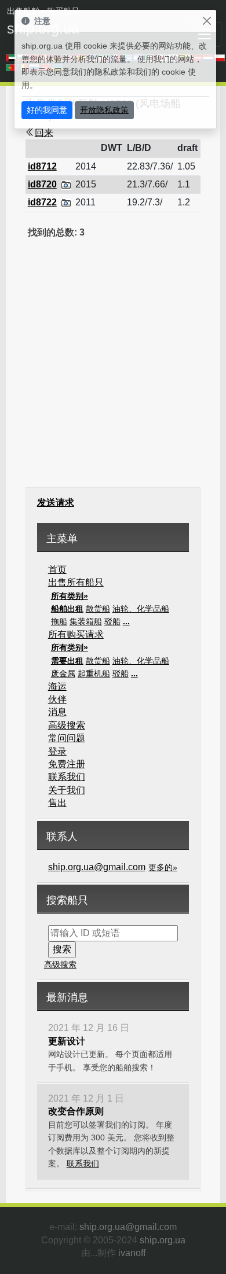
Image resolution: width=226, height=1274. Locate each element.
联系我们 (66, 777)
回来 (44, 133)
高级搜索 (66, 725)
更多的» (162, 867)
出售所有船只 (76, 582)
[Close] (207, 21)
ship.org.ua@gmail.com (96, 867)
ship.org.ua (162, 1240)
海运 (57, 686)
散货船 (98, 608)
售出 (57, 803)
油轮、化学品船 (140, 608)
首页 (57, 570)
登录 (57, 751)
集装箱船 (86, 621)
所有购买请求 (76, 634)
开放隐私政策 (104, 110)
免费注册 (66, 764)
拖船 (59, 621)
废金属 (63, 673)
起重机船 (94, 673)
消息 (57, 712)
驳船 (112, 621)
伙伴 (57, 699)
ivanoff (131, 1253)
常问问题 (66, 738)
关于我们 (66, 790)
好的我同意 (47, 110)
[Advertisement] (113, 370)
